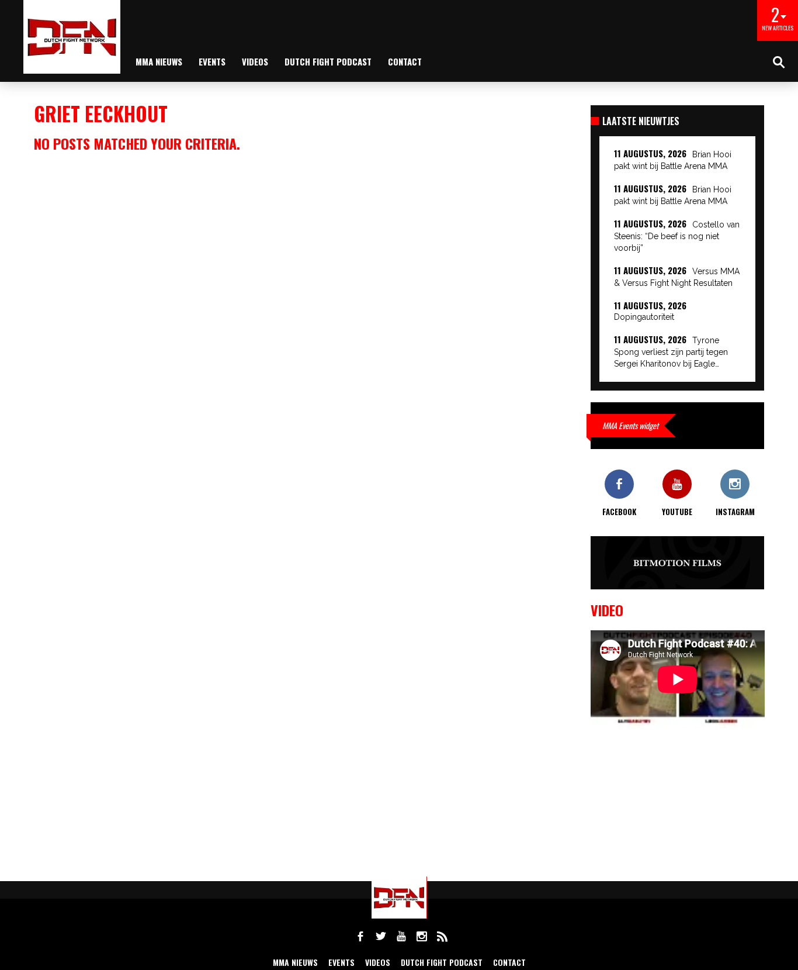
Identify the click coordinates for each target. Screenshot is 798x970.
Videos (255, 61)
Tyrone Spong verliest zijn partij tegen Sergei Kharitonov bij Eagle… (671, 352)
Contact (405, 61)
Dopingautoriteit (644, 317)
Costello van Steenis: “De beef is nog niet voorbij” (677, 236)
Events (212, 61)
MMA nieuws (159, 61)
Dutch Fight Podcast (328, 61)
